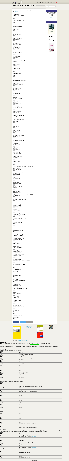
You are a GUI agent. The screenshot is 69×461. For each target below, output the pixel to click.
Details (13, 207)
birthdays (14, 12)
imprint (19, 340)
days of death (19, 12)
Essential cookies (3, 349)
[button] (16, 322)
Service (54, 2)
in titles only (20, 6)
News (51, 2)
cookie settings (26, 340)
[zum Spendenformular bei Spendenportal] (51, 327)
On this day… (47, 2)
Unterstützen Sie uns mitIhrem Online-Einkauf (29, 327)
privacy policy (22, 340)
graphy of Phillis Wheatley (17, 226)
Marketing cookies (3, 429)
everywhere (20, 5)
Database (43, 2)
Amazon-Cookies (34, 436)
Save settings (34, 460)
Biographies (39, 2)
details (14, 18)
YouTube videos (2, 378)
